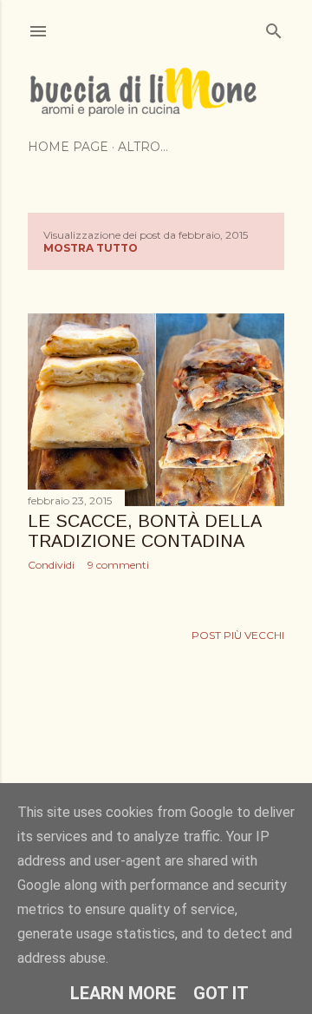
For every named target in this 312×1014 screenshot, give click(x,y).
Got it (221, 993)
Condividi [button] (51, 564)
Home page (68, 147)
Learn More (123, 993)
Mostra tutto (90, 247)
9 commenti (118, 564)
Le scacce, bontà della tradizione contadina (144, 530)
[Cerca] (273, 27)
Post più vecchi (238, 635)
